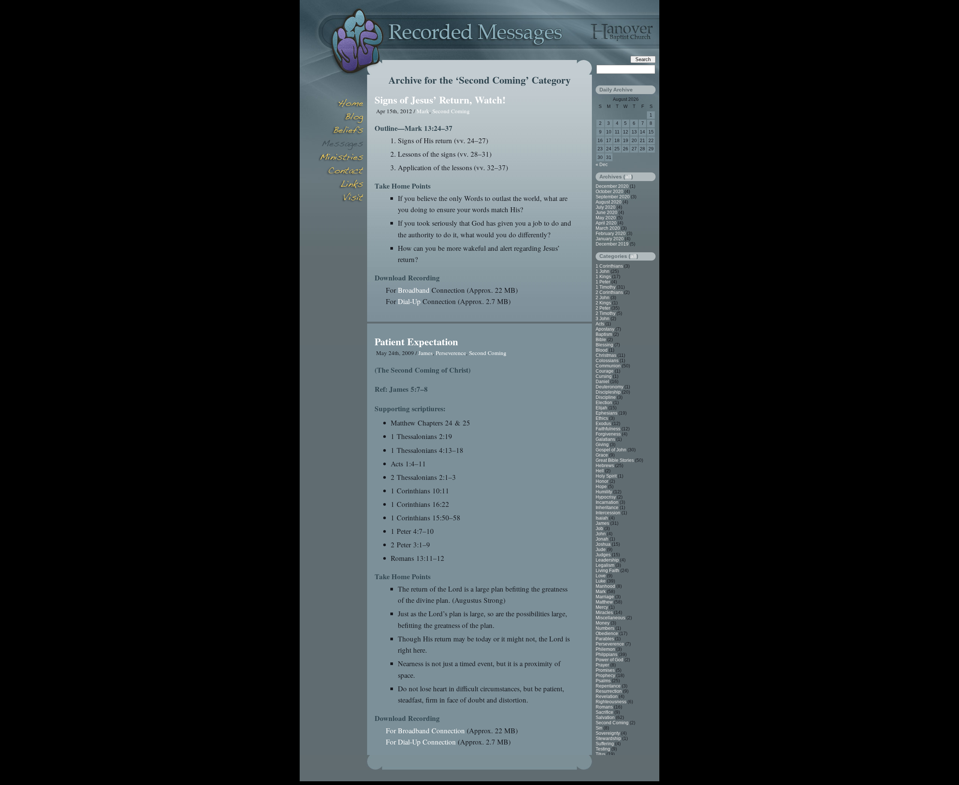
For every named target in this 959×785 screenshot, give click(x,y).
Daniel (602, 381)
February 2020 (611, 233)
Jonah (602, 539)
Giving (602, 444)
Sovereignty (608, 733)
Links (340, 185)
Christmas (606, 355)
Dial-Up (409, 301)
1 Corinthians (609, 266)
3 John (602, 318)
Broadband (414, 290)
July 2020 (605, 207)
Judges (603, 554)
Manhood (605, 586)
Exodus (603, 423)
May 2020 (606, 217)
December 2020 (612, 186)
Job (599, 528)
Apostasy (605, 329)
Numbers (605, 628)
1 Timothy (605, 287)
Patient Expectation (416, 341)
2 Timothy (605, 313)
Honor (602, 481)
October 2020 (609, 191)
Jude (601, 549)
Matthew (604, 602)
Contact (340, 171)
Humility (604, 491)
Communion (608, 366)
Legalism (605, 565)
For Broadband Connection (425, 730)
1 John (602, 271)
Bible (601, 339)
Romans (604, 707)
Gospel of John (611, 449)
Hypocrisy (606, 497)
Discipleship (608, 392)
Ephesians (606, 413)
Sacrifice (604, 712)
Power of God (609, 659)
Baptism (604, 334)
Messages (340, 144)
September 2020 (613, 196)
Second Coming (451, 111)
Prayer (602, 665)
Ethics (602, 418)
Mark (423, 111)
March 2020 (608, 228)
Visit (340, 198)
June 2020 (606, 212)
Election (604, 402)
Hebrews (605, 465)
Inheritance (607, 507)
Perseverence (451, 353)
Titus (600, 754)
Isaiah (602, 518)
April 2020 (606, 223)
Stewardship (608, 738)
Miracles (604, 612)
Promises (605, 670)
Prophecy (605, 675)
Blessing (604, 345)
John (601, 533)
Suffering (605, 743)
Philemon (605, 649)
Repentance (608, 686)
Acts (600, 324)
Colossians (607, 360)
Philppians (606, 654)
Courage (605, 371)
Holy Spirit (606, 476)
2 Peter (603, 308)
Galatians (605, 439)
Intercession (608, 512)
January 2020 (610, 238)
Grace (602, 455)
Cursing (604, 376)
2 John (602, 297)
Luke (601, 581)
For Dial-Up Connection (421, 741)
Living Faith (607, 570)
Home (340, 104)
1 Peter (603, 282)
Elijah (601, 407)
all (628, 177)
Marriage (605, 596)
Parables (605, 638)
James (425, 353)
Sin (599, 728)
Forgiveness (608, 434)
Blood (602, 350)
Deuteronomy (609, 387)
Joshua (603, 544)
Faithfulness (608, 428)
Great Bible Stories (615, 460)
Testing (603, 749)
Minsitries (340, 158)
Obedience (607, 633)
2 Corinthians (609, 292)
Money (602, 623)
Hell (600, 470)
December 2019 (612, 244)
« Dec (602, 164)
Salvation (605, 717)
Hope (601, 486)
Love (601, 575)
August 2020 (608, 202)
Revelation (607, 696)
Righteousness (611, 701)
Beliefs (340, 131)
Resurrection (609, 691)
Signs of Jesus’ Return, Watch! (440, 99)
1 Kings (603, 276)
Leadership (607, 560)
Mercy (602, 607)
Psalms (603, 680)
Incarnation (607, 502)
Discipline (606, 397)
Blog (340, 117)
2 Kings (603, 303)
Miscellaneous (610, 617)
